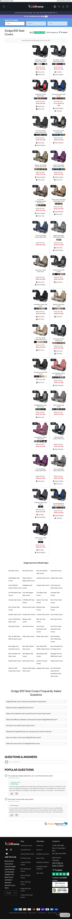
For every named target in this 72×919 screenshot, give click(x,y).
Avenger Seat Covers (43, 578)
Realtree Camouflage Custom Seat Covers (40, 165)
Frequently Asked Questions (41, 868)
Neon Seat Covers (56, 619)
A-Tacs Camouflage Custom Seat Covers (40, 236)
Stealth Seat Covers (57, 661)
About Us (39, 849)
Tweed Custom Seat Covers (58, 270)
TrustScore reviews (59, 879)
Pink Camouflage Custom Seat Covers (40, 469)
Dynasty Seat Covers (14, 614)
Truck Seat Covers (26, 845)
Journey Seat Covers (42, 614)
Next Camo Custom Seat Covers (40, 270)
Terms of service (52, 912)
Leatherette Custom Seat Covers (40, 95)
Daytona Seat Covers (29, 607)
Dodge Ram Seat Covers (26, 890)
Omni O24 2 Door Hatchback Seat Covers (56, 629)
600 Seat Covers (27, 570)
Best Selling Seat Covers (26, 870)
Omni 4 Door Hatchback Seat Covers (41, 629)
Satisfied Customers (42, 862)
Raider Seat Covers (42, 636)
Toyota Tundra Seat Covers (27, 896)
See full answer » (60, 790)
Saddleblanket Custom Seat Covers (40, 405)
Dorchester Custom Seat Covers (58, 339)
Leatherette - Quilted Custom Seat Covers (40, 60)
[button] (4, 6)
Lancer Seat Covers (57, 614)
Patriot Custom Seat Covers (40, 538)
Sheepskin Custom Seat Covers (40, 373)
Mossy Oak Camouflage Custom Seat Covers (58, 200)
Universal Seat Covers (27, 854)
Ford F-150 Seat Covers (25, 876)
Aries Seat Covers (56, 570)
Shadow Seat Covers (14, 661)
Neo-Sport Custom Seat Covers (58, 95)
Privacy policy (42, 912)
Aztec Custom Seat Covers (58, 405)
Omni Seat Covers (28, 626)
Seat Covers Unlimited (20, 912)
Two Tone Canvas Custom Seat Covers (40, 131)
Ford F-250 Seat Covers (26, 883)
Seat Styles (39, 873)
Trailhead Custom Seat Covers (40, 503)
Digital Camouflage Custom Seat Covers (58, 236)
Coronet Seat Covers (14, 600)
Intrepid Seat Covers (28, 614)
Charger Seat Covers (42, 585)
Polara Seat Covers (28, 636)
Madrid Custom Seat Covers (58, 305)
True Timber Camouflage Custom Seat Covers (40, 201)
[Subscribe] (15, 893)
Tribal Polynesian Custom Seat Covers (58, 437)
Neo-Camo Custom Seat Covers (58, 131)
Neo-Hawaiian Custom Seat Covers (58, 374)
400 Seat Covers (13, 570)
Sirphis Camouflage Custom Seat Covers (58, 165)
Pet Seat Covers (25, 858)
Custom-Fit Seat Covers (25, 863)
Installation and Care (42, 854)
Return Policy (40, 858)
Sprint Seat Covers (28, 661)
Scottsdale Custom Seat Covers (40, 305)
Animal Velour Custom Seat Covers (40, 438)
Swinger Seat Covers (42, 668)
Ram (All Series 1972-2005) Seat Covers (56, 639)
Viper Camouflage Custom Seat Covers (58, 469)
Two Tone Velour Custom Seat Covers (40, 338)
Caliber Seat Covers (57, 578)
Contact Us (39, 845)
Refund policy (32, 912)
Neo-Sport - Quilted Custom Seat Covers (58, 60)
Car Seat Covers (26, 849)
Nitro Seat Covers (13, 626)
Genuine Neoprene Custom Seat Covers (58, 504)
